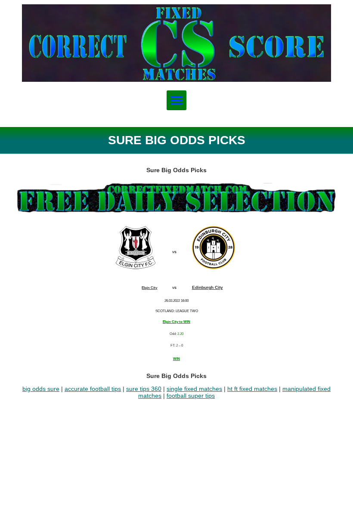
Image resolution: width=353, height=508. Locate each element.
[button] (177, 100)
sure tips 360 (143, 388)
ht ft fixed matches (252, 388)
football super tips (191, 395)
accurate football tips (93, 388)
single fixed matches (194, 388)
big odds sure (40, 388)
